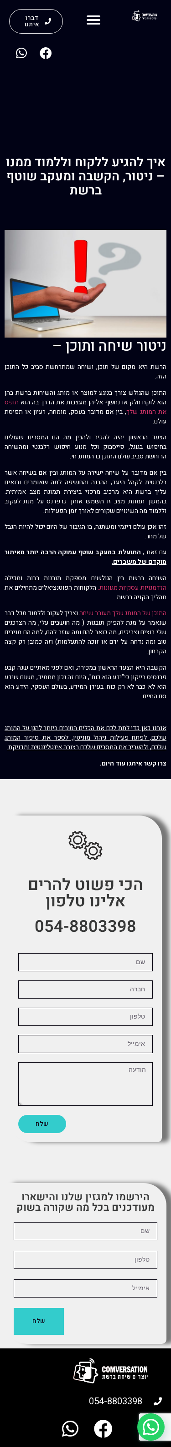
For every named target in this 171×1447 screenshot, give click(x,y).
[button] (93, 20)
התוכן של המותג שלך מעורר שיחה (122, 613)
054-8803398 (85, 927)
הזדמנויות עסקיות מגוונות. (132, 587)
